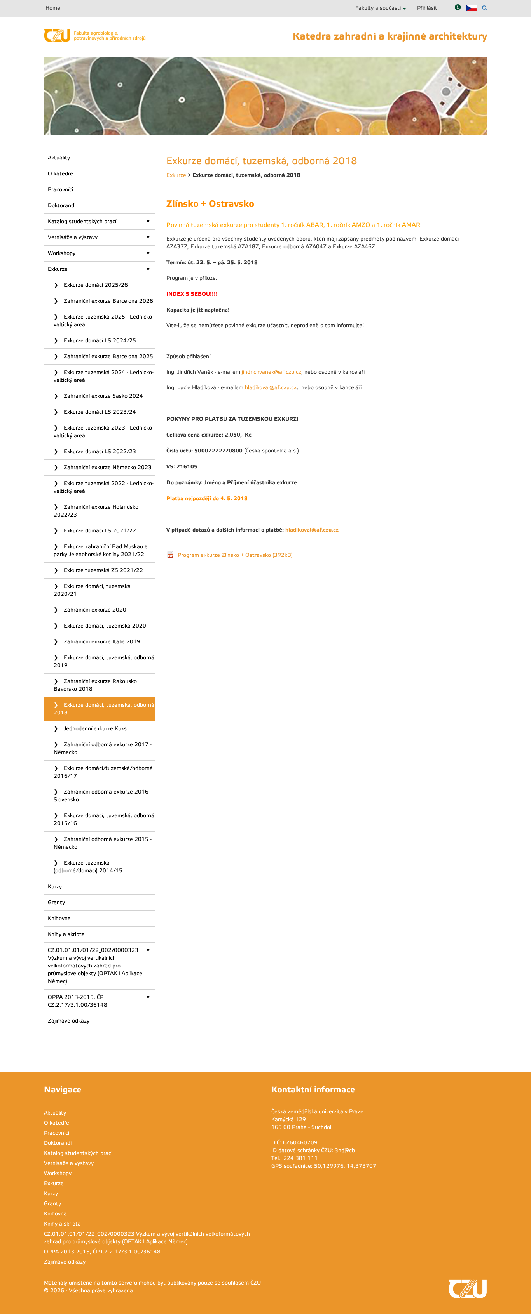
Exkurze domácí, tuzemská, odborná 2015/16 (104, 819)
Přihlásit (427, 8)
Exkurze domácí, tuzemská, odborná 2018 (104, 709)
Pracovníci (60, 189)
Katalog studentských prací (82, 221)
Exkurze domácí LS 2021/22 (99, 531)
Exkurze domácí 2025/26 (95, 285)
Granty (56, 902)
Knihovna (59, 918)
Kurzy (55, 886)
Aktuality (59, 158)
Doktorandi (61, 205)
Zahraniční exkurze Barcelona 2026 (107, 301)
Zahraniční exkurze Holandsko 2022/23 (96, 511)
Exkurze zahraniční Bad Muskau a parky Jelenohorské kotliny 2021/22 (101, 550)
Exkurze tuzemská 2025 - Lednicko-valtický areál (104, 321)
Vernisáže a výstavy (73, 237)
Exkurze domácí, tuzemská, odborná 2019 (104, 661)
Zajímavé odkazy (68, 1021)
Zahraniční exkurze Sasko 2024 (102, 396)
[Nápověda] (458, 8)
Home (52, 8)
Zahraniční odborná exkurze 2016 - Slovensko (103, 796)
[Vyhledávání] (484, 8)
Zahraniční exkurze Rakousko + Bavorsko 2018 (97, 685)
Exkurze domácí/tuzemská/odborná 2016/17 (103, 772)
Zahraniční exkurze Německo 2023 (107, 467)
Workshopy (61, 253)
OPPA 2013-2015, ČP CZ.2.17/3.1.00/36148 (77, 1001)
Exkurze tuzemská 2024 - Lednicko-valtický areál (104, 376)
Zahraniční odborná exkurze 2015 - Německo (103, 843)
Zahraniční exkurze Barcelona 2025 (107, 356)
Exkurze (58, 269)
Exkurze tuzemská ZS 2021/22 (102, 570)
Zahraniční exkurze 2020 (94, 610)
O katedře (60, 174)
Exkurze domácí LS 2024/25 (99, 340)
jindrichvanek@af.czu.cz (271, 372)
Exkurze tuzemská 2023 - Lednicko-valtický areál (104, 432)
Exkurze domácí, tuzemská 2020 (104, 626)
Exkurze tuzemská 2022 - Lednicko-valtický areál (104, 487)
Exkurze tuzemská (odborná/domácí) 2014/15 (88, 867)
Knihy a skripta (66, 934)
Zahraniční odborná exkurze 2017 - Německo (103, 748)
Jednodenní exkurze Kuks (94, 729)
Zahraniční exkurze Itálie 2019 (101, 642)
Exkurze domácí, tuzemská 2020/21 (92, 590)
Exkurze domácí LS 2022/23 (99, 451)
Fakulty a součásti (378, 8)
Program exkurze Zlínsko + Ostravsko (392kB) (235, 555)
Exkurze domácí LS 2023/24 (99, 412)
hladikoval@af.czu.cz (271, 387)
